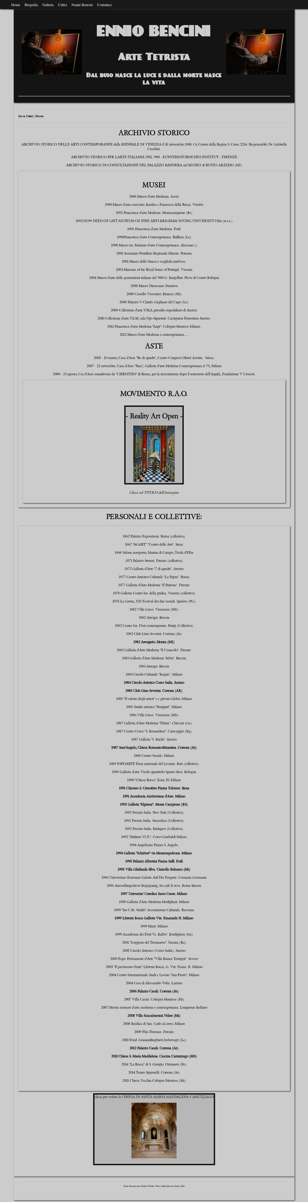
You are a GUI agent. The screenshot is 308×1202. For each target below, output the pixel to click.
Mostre (40, 116)
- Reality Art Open (152, 416)
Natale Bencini (82, 4)
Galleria (48, 4)
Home (15, 4)
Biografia (31, 4)
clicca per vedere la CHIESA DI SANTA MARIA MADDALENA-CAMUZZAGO (154, 1097)
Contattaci (104, 4)
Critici (62, 4)
